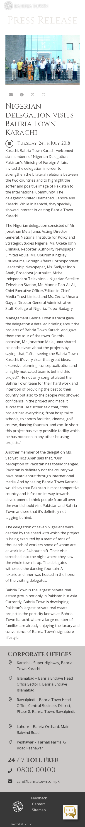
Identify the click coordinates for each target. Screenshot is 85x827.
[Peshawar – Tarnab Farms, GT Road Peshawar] (12, 742)
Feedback (39, 798)
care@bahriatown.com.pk (38, 781)
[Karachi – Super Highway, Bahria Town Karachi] (12, 662)
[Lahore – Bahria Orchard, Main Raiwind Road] (12, 726)
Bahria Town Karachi (37, 150)
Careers (39, 803)
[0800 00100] (12, 770)
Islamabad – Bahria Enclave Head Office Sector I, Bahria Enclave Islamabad (45, 684)
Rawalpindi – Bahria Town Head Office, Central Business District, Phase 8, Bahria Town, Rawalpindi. (46, 705)
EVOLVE (28, 824)
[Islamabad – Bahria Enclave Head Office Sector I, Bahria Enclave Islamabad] (12, 678)
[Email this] (10, 94)
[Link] (26, 5)
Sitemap (39, 809)
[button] (79, 5)
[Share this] (21, 94)
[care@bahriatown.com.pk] (12, 781)
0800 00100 (36, 770)
